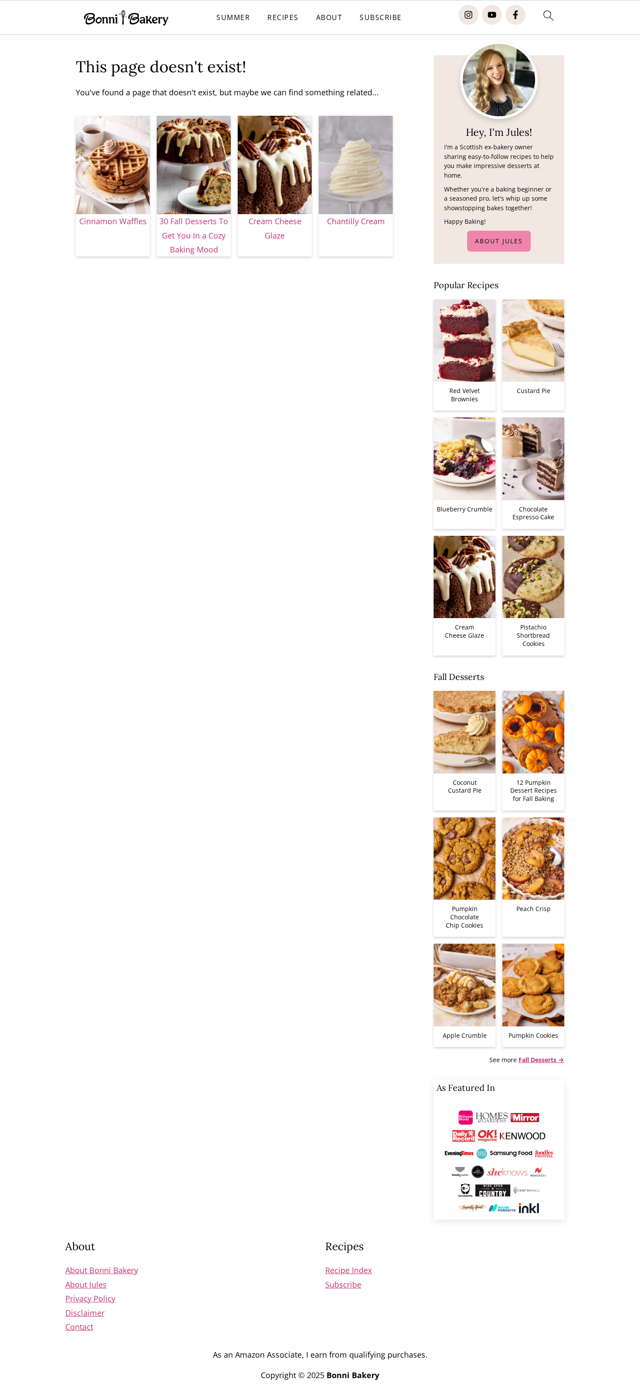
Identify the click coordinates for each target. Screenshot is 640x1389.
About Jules (499, 241)
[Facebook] (515, 15)
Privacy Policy (90, 1298)
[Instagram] (468, 15)
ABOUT (329, 17)
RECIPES (283, 17)
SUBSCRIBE (381, 17)
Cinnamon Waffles (113, 221)
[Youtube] (492, 15)
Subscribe (343, 1284)
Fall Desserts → (541, 1060)
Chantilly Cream (356, 221)
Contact (79, 1327)
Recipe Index (348, 1270)
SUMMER (233, 17)
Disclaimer (84, 1313)
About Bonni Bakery (101, 1270)
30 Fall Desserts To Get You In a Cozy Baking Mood (193, 235)
